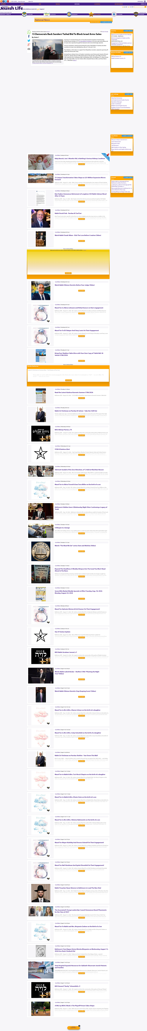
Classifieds (97, 4)
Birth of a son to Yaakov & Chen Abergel (121, 34)
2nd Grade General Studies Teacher (120, 100)
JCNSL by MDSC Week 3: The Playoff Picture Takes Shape (74, 1006)
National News (42, 19)
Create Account (21, 1)
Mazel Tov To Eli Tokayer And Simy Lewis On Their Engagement (77, 330)
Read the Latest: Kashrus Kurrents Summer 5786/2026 (74, 392)
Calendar (3, 4)
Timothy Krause (35, 63)
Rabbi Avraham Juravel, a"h (118, 58)
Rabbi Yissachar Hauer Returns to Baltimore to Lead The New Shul (78, 888)
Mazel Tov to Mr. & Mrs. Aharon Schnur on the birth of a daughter (77, 710)
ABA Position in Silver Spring (118, 147)
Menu (141, 1)
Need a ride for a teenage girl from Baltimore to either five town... (120, 182)
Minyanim (77, 4)
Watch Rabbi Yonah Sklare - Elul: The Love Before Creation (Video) (78, 235)
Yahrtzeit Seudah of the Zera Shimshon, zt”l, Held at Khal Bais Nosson (79, 470)
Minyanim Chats (115, 143)
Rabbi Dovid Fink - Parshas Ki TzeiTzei (68, 213)
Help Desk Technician (116, 98)
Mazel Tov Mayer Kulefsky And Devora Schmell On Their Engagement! (79, 842)
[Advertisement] (68, 69)
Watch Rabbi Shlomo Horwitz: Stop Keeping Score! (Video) (75, 691)
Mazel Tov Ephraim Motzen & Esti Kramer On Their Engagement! (77, 609)
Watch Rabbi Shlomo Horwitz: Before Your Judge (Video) (75, 285)
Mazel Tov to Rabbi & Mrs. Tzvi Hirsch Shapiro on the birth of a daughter (80, 774)
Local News (57, 155)
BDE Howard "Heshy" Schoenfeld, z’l (67, 986)
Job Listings (114, 94)
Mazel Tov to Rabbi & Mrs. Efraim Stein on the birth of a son (75, 797)
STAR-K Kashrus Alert (62, 449)
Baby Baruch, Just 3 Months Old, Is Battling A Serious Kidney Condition (80, 158)
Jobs (40, 4)
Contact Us (143, 4)
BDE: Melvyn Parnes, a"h (63, 430)
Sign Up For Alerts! (95, 22)
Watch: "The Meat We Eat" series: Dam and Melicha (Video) (75, 546)
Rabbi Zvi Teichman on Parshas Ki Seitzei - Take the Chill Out (76, 411)
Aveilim (130, 52)
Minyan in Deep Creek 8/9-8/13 (119, 139)
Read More (81, 164)
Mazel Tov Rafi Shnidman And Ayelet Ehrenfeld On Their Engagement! (79, 865)
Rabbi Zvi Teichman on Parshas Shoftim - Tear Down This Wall (76, 755)
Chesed (22, 4)
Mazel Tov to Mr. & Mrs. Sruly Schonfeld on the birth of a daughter (78, 733)
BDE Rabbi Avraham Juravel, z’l (66, 652)
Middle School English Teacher (119, 105)
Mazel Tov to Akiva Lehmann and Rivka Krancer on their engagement (79, 308)
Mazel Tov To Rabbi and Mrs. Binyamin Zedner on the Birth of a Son (78, 926)
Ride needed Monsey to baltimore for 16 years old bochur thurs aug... (121, 188)
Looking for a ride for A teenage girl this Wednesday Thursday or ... (121, 185)
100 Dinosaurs (115, 145)
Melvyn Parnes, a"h (116, 56)
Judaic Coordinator (116, 103)
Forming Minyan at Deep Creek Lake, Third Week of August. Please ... (120, 192)
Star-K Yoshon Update (62, 632)
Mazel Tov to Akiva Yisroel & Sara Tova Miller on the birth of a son (78, 484)
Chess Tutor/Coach (116, 141)
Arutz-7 (48, 31)
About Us (31, 1)
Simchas (58, 4)
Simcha (130, 30)
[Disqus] (68, 93)
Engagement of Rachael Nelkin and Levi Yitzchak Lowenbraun (121, 43)
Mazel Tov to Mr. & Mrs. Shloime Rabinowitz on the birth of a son (77, 820)
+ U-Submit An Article (106, 22)
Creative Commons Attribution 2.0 (46, 63)
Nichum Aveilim (119, 4)
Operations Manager (116, 102)
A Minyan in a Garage (62, 528)
